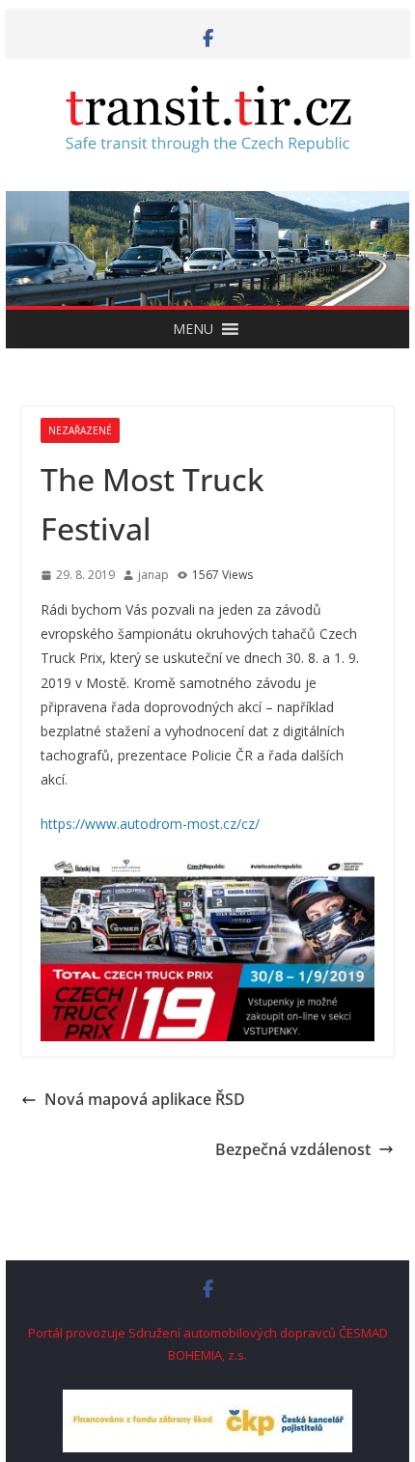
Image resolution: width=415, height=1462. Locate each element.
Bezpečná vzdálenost (293, 1149)
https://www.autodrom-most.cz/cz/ (150, 823)
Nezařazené (80, 430)
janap (153, 574)
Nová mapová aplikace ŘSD (144, 1099)
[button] (193, 329)
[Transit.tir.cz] (207, 204)
